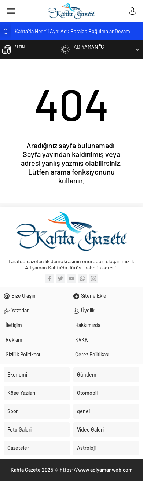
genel (83, 411)
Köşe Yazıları (21, 393)
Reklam (14, 340)
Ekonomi (17, 374)
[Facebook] (49, 278)
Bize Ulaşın (23, 296)
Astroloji (86, 448)
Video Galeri (90, 429)
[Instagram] (93, 278)
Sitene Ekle (93, 296)
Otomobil (87, 393)
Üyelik (88, 310)
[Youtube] (71, 278)
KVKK (81, 340)
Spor (12, 411)
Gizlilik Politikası (23, 354)
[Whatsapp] (82, 278)
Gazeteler (18, 448)
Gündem (86, 374)
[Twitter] (60, 278)
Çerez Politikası (92, 354)
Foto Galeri (19, 429)
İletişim (14, 325)
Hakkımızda (87, 325)
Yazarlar (20, 310)
